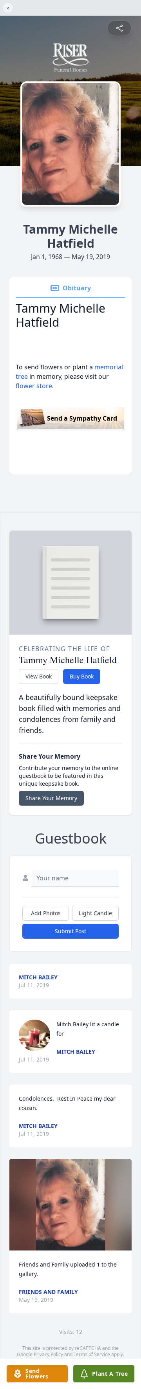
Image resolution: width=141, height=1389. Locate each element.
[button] (70, 1204)
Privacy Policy (48, 1354)
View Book (38, 676)
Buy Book (82, 676)
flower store (34, 385)
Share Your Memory (51, 798)
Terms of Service (92, 1354)
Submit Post (70, 931)
